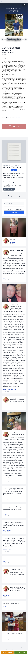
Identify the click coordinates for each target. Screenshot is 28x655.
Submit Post (14, 212)
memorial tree (18, 115)
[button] (14, 227)
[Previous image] (3, 421)
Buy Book (14, 170)
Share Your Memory (8, 189)
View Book (6, 170)
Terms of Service (18, 649)
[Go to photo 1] (12, 429)
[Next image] (25, 421)
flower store (17, 117)
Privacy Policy (10, 649)
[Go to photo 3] (14, 429)
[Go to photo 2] (13, 429)
